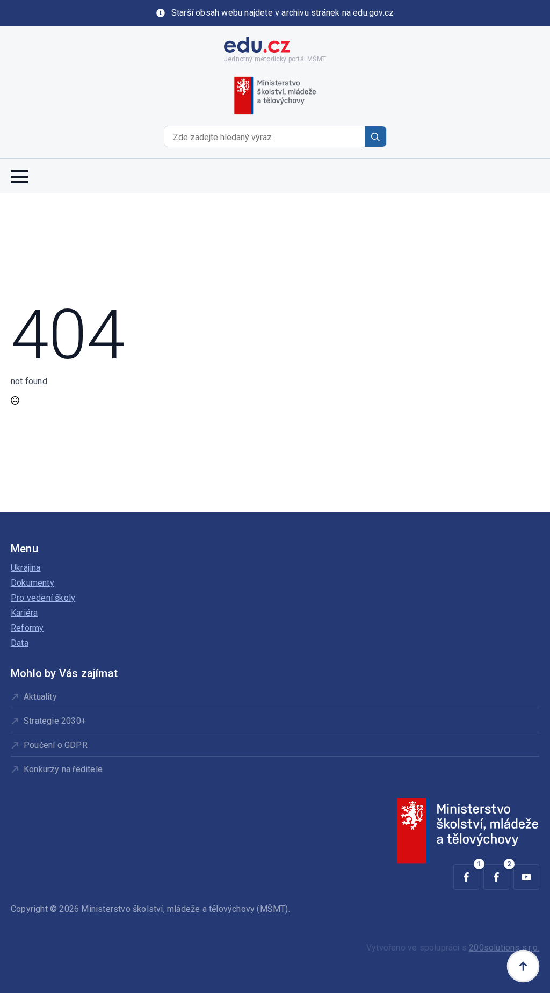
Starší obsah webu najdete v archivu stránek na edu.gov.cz (282, 13)
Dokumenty (32, 583)
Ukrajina (26, 568)
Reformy (27, 628)
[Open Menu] (19, 175)
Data (19, 643)
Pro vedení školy (43, 598)
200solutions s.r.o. (504, 947)
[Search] (375, 137)
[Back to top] (523, 966)
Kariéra (24, 613)
